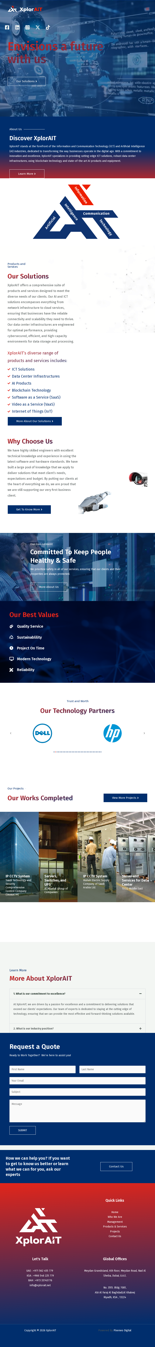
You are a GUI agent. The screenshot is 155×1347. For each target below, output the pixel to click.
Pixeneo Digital (122, 1330)
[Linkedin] (17, 27)
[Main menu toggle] (147, 9)
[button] (10, 733)
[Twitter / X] (37, 27)
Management (115, 1221)
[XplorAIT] (25, 9)
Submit (22, 1130)
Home (114, 1212)
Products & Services (115, 1226)
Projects (115, 1231)
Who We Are (115, 1217)
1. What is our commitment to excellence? (39, 993)
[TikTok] (48, 27)
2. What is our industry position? (33, 1028)
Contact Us (115, 1236)
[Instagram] (27, 27)
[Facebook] (7, 27)
